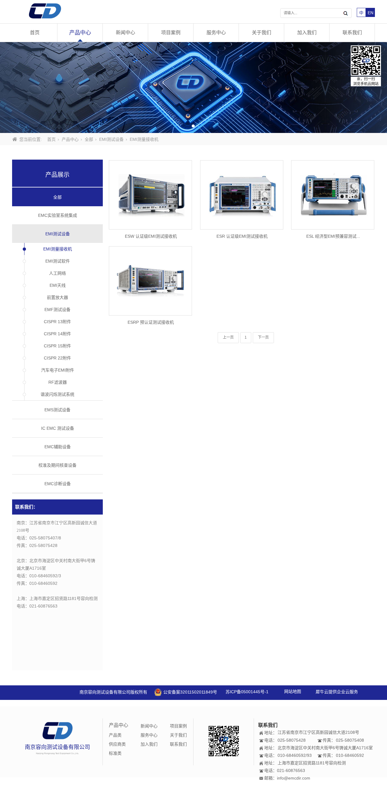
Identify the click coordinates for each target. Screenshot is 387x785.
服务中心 (216, 32)
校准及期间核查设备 (57, 465)
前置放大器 (57, 297)
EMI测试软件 (57, 261)
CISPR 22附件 (57, 358)
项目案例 (170, 32)
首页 (35, 32)
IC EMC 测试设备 (57, 428)
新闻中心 (125, 32)
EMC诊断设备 (57, 483)
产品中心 (80, 33)
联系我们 (352, 32)
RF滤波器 (57, 382)
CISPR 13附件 (57, 321)
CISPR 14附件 (57, 333)
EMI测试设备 (111, 139)
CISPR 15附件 (57, 345)
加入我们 (307, 32)
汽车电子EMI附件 (57, 370)
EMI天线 (58, 285)
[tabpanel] (193, 87)
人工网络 (57, 273)
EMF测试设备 (57, 309)
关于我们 (261, 32)
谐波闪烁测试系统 (57, 394)
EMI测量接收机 (57, 249)
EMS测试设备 (57, 409)
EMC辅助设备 (57, 446)
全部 (89, 139)
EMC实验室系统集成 (57, 215)
